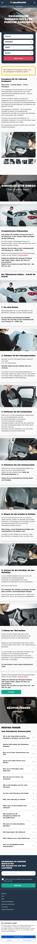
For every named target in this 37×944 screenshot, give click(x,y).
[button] (2, 3)
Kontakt (11, 692)
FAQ (2, 896)
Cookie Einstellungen (7, 901)
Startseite (4, 6)
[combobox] (18, 36)
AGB (2, 899)
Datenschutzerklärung (7, 904)
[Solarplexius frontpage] (18, 2)
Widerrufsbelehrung (7, 909)
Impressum (4, 907)
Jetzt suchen (18, 58)
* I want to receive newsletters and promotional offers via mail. (18, 880)
